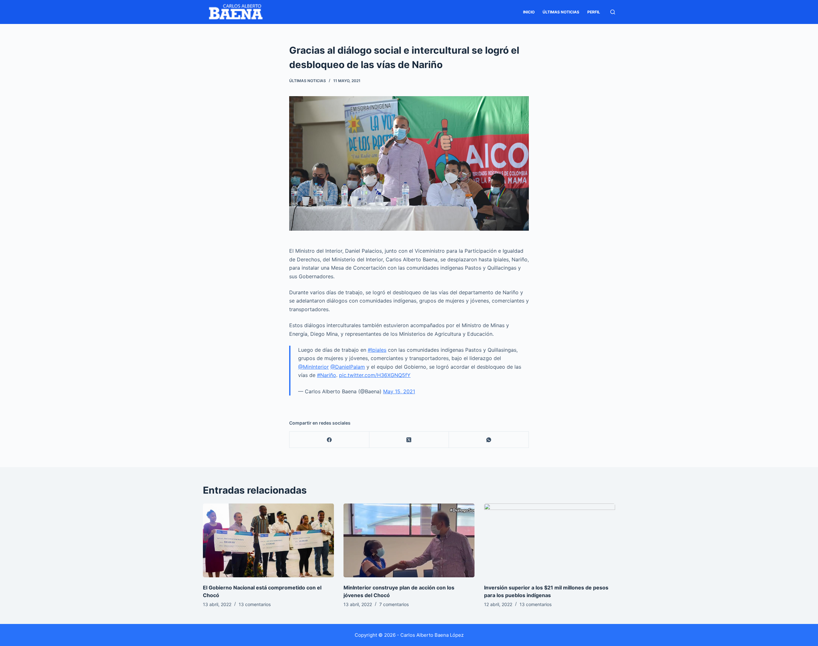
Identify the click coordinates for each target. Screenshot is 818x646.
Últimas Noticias (561, 12)
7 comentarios (394, 604)
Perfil (593, 12)
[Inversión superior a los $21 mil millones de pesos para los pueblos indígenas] (549, 540)
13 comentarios (255, 604)
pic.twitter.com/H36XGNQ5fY (375, 375)
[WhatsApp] (489, 440)
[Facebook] (329, 440)
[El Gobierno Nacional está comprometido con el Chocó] (268, 540)
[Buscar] (612, 12)
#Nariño (326, 375)
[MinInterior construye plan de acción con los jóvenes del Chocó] (409, 540)
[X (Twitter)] (409, 440)
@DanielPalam (347, 367)
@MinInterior (313, 367)
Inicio (529, 12)
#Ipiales (377, 350)
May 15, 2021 (399, 391)
